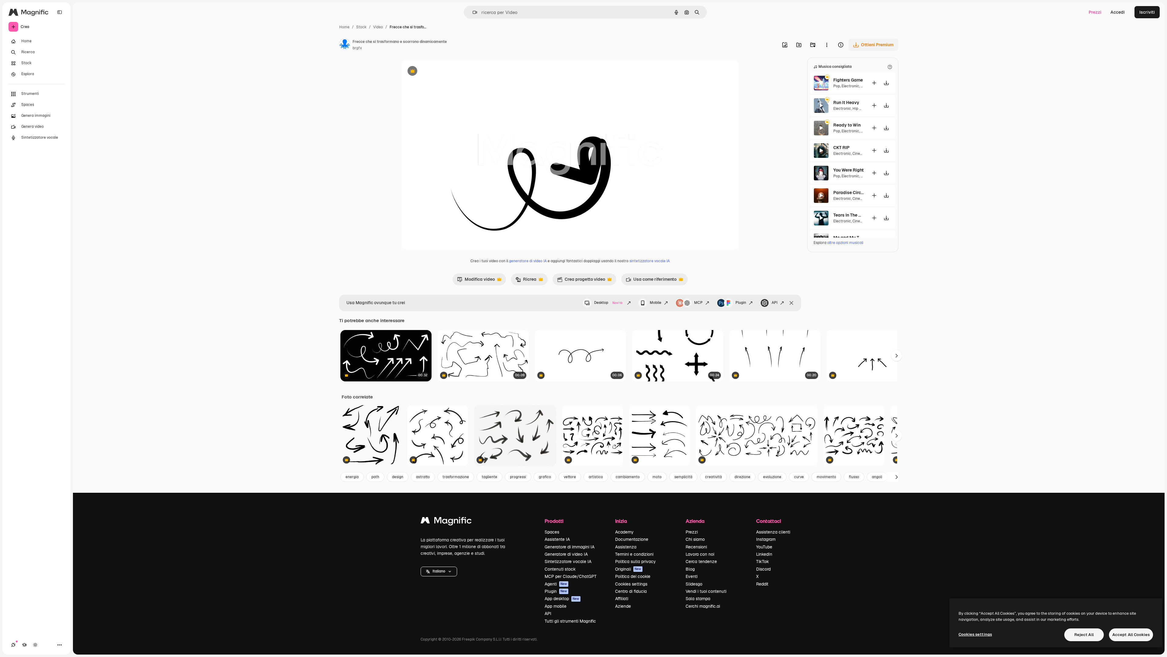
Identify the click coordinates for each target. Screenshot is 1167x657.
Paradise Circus (848, 192)
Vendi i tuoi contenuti (706, 591)
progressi (518, 476)
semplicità (683, 476)
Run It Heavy (846, 102)
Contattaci (768, 521)
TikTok (762, 561)
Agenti (556, 584)
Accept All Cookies (1131, 634)
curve (799, 476)
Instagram (766, 539)
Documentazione (631, 539)
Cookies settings (631, 584)
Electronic (850, 86)
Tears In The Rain (848, 215)
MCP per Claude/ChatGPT (571, 576)
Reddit (762, 584)
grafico (545, 476)
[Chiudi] (791, 303)
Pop (836, 86)
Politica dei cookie (632, 576)
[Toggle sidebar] (59, 12)
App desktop (562, 598)
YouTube (764, 547)
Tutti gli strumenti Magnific (570, 621)
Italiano (438, 571)
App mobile (555, 606)
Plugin (740, 302)
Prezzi (1095, 12)
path (375, 476)
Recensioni (696, 547)
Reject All (1084, 634)
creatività (713, 476)
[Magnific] (446, 522)
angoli (877, 476)
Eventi (691, 576)
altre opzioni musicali (845, 242)
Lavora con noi (700, 554)
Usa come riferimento (651, 280)
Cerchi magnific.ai (703, 606)
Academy (624, 532)
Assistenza (625, 547)
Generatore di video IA (566, 554)
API (774, 302)
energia (352, 476)
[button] (439, 571)
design (397, 476)
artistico (596, 476)
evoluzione (772, 476)
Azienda (695, 521)
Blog (690, 569)
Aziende (623, 606)
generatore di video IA (528, 261)
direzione (742, 476)
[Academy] (24, 645)
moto (657, 476)
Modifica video (476, 280)
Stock (361, 27)
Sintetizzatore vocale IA (568, 561)
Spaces (552, 532)
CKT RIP (841, 147)
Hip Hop (859, 108)
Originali (628, 569)
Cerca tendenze (701, 561)
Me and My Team (848, 237)
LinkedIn (764, 554)
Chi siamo (695, 539)
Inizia (621, 521)
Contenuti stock (560, 569)
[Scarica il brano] (886, 83)
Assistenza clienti (773, 532)
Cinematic (861, 153)
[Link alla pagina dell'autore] (344, 45)
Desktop (608, 302)
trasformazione (455, 476)
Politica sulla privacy (635, 561)
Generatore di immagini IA (569, 547)
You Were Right (848, 170)
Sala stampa (698, 598)
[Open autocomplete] (472, 12)
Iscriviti (1147, 12)
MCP (698, 302)
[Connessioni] (13, 645)
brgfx (357, 48)
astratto (423, 476)
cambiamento (628, 476)
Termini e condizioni (634, 554)
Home (344, 27)
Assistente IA (557, 539)
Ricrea (525, 280)
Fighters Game (848, 80)
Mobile (655, 302)
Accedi (1117, 12)
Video (378, 27)
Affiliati (621, 598)
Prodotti (554, 521)
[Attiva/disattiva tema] (35, 645)
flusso (854, 476)
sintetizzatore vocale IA (649, 261)
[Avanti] (896, 435)
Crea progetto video (581, 280)
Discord (763, 569)
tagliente (489, 476)
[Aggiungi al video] (874, 83)
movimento (826, 476)
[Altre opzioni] (827, 45)
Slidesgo (694, 584)
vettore (570, 476)
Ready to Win (847, 125)
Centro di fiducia (631, 591)
